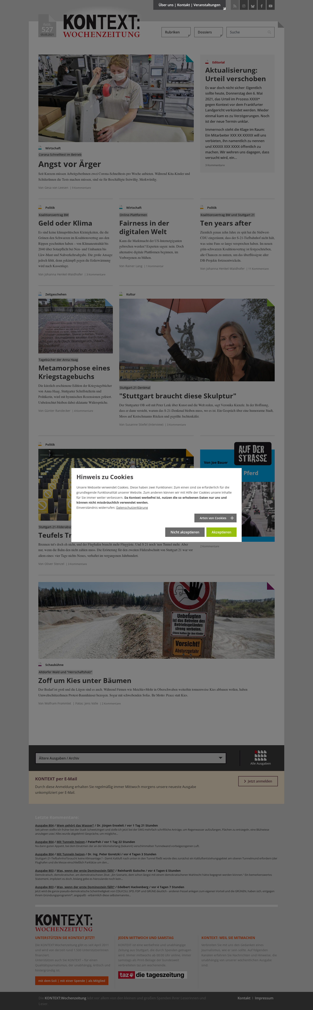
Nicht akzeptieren (185, 532)
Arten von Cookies (213, 518)
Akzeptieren (221, 532)
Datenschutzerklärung (132, 508)
